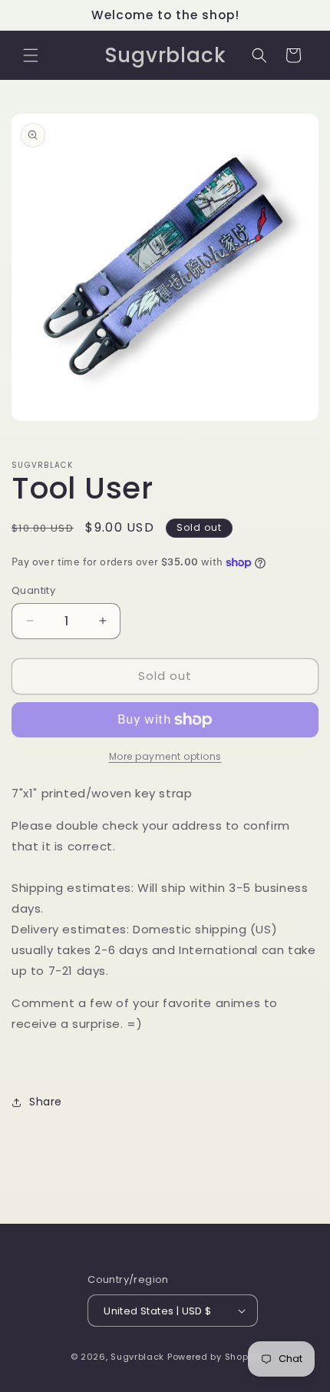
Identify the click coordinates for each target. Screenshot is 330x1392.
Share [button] (45, 1101)
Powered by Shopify (213, 1357)
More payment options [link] (165, 756)
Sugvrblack (137, 1357)
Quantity (33, 590)
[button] (31, 55)
